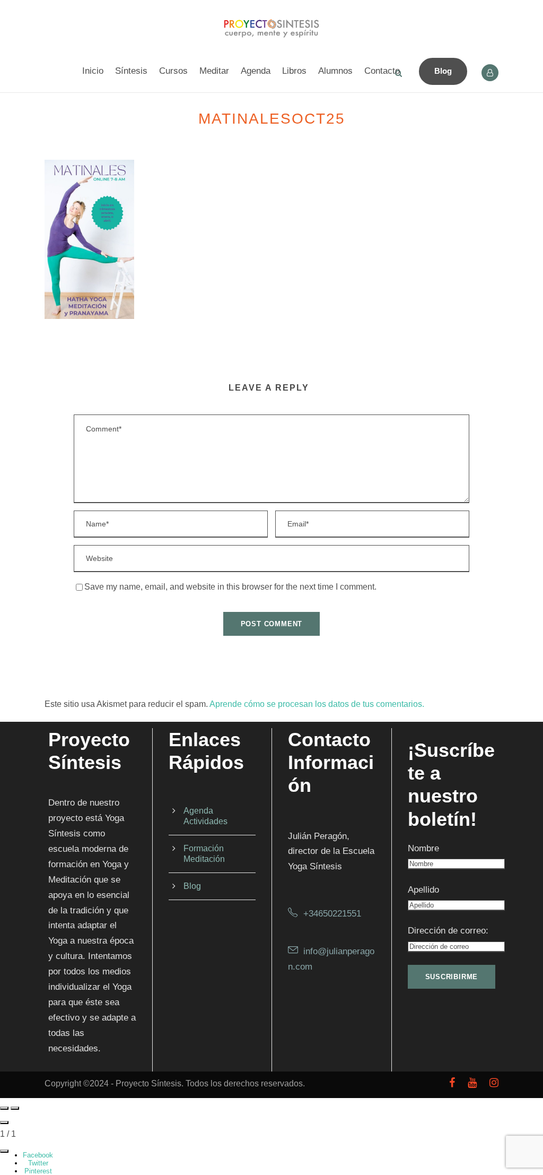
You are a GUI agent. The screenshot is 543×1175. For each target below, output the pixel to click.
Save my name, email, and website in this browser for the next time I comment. (230, 586)
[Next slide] (15, 1108)
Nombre (423, 848)
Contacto (382, 71)
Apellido (423, 890)
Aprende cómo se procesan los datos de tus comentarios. (316, 704)
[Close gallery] (4, 1122)
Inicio (92, 71)
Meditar (214, 71)
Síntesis (131, 71)
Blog (443, 70)
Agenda (255, 71)
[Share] (4, 1151)
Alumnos (335, 71)
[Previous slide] (4, 1108)
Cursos (173, 71)
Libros (294, 71)
